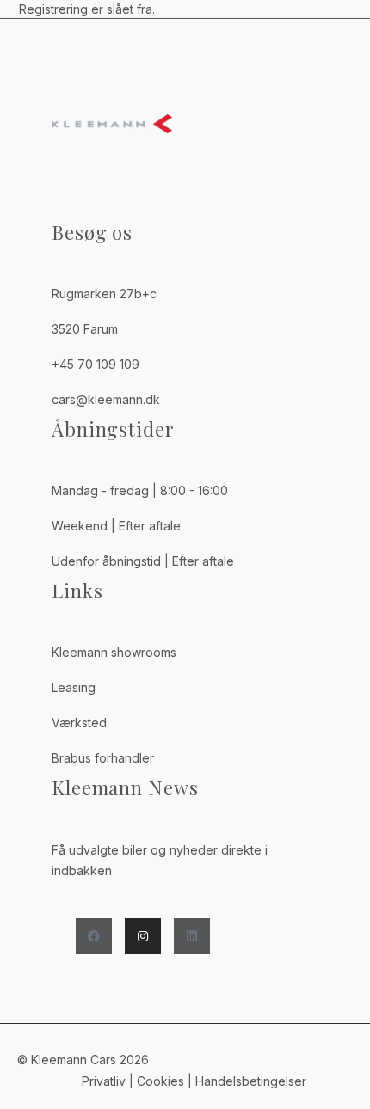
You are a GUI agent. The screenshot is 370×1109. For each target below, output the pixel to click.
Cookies (160, 1081)
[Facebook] (94, 936)
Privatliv (104, 1081)
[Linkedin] (192, 936)
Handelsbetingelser (252, 1081)
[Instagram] (143, 936)
